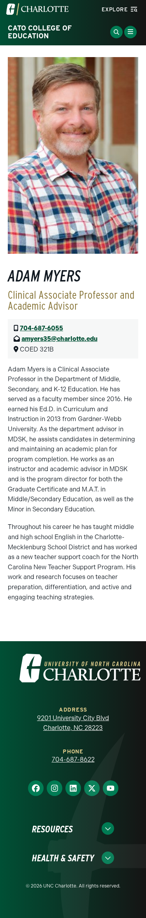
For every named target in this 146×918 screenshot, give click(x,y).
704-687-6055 (41, 328)
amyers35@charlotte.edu (59, 338)
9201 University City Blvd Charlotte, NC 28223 (73, 723)
